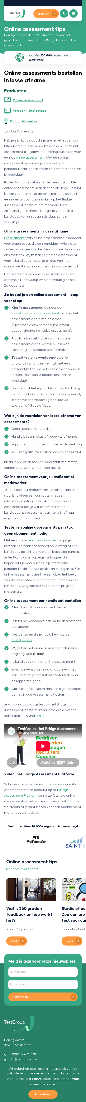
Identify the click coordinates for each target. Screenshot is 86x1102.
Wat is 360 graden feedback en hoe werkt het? (29, 914)
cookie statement (57, 1079)
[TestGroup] (16, 13)
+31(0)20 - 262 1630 (22, 1054)
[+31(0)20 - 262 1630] (64, 13)
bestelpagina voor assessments (36, 313)
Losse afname (15, 238)
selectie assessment (43, 540)
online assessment (30, 157)
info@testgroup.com (23, 1059)
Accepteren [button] (43, 1094)
